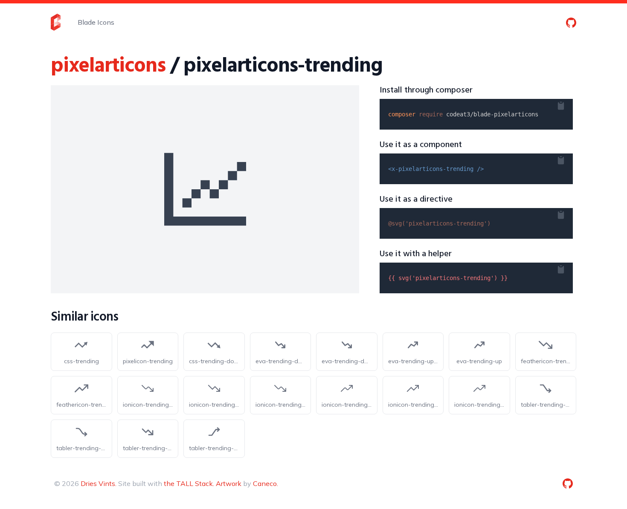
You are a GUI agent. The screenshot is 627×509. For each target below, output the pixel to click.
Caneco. (265, 483)
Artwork (228, 483)
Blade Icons (96, 22)
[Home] (56, 22)
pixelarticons (108, 66)
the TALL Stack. (189, 483)
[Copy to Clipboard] (568, 104)
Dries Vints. (98, 483)
